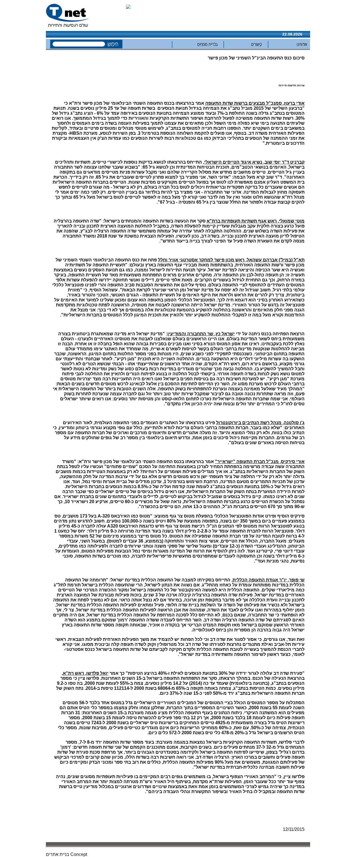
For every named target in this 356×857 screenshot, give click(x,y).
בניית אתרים (57, 854)
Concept (78, 854)
